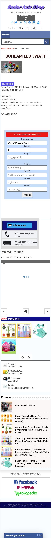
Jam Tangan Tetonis (25, 405)
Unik (30, 257)
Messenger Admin (15, 535)
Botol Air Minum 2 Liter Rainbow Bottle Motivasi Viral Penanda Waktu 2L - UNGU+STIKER (32, 452)
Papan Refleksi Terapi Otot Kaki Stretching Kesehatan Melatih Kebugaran (30, 463)
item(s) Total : (25, 17)
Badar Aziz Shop (26, 7)
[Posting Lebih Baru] (4, 311)
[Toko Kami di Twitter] (16, 22)
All (26, 257)
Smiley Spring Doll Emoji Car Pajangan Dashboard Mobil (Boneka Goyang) (31, 419)
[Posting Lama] (47, 311)
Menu (7, 34)
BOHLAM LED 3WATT (25, 56)
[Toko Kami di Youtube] (39, 22)
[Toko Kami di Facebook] (12, 22)
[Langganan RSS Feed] (25, 22)
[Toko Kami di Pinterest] (30, 22)
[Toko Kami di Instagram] (34, 22)
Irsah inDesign (42, 506)
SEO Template (18, 506)
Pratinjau (27, 194)
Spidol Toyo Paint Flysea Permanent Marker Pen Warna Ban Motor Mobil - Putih (32, 441)
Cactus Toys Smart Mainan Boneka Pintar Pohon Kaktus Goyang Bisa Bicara (31, 430)
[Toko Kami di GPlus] (21, 22)
